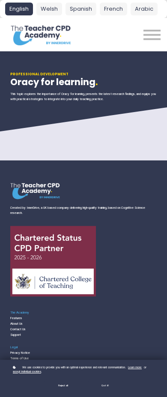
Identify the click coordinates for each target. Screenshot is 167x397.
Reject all (63, 385)
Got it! (105, 385)
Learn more (135, 367)
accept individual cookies (27, 371)
